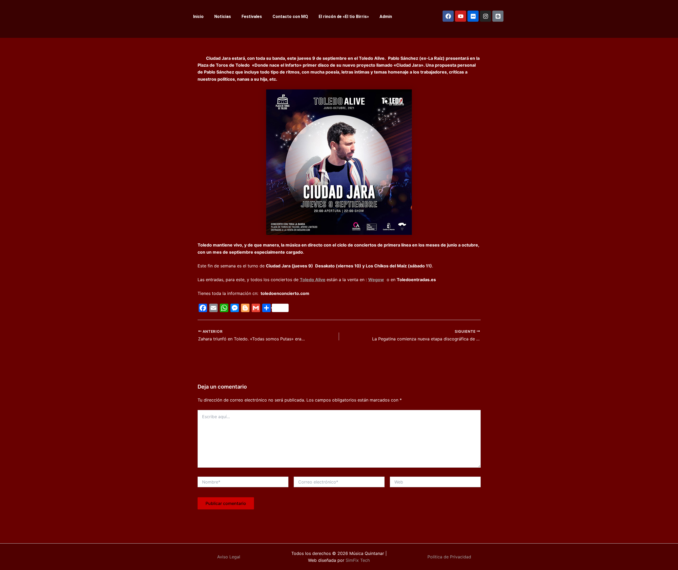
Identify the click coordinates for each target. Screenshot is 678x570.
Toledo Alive (312, 279)
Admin (386, 16)
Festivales (252, 16)
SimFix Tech (357, 560)
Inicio (198, 16)
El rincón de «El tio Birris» (344, 16)
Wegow (376, 279)
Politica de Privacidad (449, 556)
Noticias (222, 16)
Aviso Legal (228, 556)
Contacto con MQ (290, 16)
